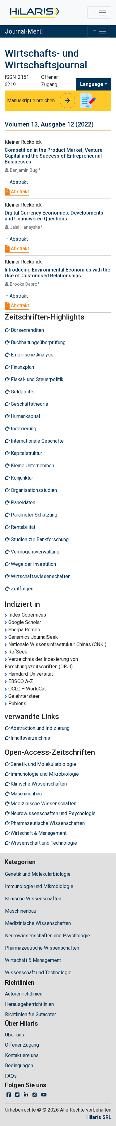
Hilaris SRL (98, 1117)
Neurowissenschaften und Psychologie (47, 936)
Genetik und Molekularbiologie (38, 874)
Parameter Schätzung (33, 515)
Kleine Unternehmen (32, 465)
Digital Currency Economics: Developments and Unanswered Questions (54, 216)
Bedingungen (19, 1065)
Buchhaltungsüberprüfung (38, 342)
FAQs (11, 1076)
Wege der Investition (33, 564)
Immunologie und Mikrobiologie (39, 886)
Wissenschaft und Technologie (38, 972)
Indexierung (23, 429)
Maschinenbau (20, 911)
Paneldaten (22, 502)
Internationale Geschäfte (37, 441)
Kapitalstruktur (26, 453)
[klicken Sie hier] (34, 12)
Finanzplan (22, 367)
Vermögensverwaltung (34, 552)
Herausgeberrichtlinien (29, 1004)
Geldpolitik (22, 392)
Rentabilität (22, 527)
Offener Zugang (22, 1045)
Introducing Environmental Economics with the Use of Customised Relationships (57, 273)
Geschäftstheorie (29, 404)
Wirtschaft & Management (33, 960)
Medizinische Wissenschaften (38, 923)
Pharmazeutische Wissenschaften (42, 948)
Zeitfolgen (21, 589)
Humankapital (25, 416)
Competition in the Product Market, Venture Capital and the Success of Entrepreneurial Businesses (53, 156)
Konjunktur (21, 478)
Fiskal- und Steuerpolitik (36, 379)
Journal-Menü (24, 31)
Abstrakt (19, 192)
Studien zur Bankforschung (39, 539)
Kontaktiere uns (22, 1055)
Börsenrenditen (27, 330)
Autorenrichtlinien (23, 994)
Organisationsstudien (33, 490)
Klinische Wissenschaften (33, 899)
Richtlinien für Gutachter (30, 1014)
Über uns (14, 1035)
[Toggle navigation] (99, 12)
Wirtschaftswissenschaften (40, 576)
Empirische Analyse (32, 355)
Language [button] (91, 84)
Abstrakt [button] (18, 182)
